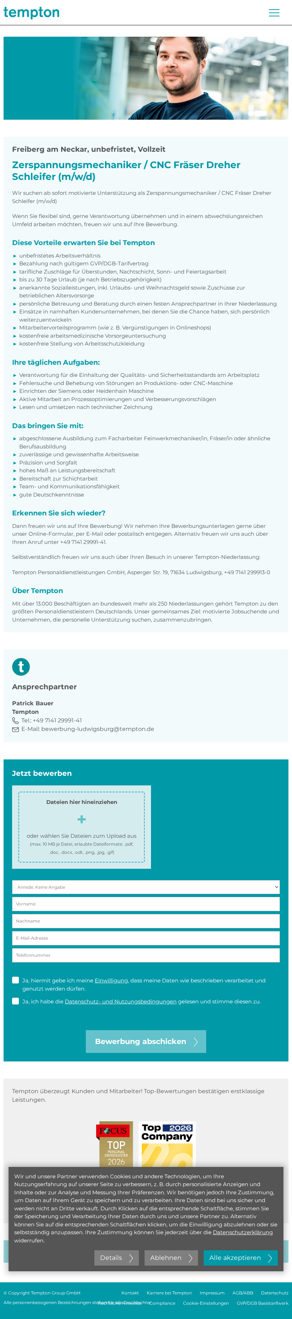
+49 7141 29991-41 (57, 720)
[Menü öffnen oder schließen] (274, 13)
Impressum (212, 1292)
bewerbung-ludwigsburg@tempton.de (97, 729)
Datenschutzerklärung (243, 1232)
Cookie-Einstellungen (206, 1303)
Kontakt (130, 1292)
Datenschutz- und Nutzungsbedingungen (121, 1001)
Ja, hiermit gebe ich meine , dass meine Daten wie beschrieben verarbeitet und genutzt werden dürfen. (144, 984)
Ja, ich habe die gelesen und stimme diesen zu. (141, 1001)
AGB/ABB (243, 1292)
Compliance (162, 1303)
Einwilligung (111, 980)
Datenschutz (274, 1292)
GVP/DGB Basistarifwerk (262, 1303)
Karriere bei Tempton (169, 1292)
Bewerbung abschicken (140, 1041)
